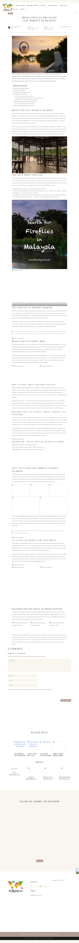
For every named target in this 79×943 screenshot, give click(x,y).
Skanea (35, 938)
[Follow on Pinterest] (47, 886)
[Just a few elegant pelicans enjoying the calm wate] (63, 822)
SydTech (51, 938)
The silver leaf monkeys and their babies (25, 103)
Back (10, 13)
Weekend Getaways (33, 5)
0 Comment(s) (65, 26)
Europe (43, 5)
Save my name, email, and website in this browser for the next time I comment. (31, 689)
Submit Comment (65, 700)
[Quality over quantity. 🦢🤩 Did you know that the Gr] (47, 827)
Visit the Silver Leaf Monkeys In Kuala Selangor (25, 101)
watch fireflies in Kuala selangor (21, 88)
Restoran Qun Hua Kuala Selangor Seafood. (24, 105)
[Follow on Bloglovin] (40, 886)
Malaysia (49, 29)
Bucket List (15, 9)
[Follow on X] (43, 886)
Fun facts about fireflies (19, 90)
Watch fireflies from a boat (20, 94)
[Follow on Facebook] (31, 886)
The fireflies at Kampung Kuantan (22, 92)
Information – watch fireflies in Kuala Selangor (26, 99)
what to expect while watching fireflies (24, 96)
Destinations (53, 5)
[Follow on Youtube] (37, 886)
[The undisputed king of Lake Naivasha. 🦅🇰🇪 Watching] (31, 827)
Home (12, 5)
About (22, 9)
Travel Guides (20, 5)
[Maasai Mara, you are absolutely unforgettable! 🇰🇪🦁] (15, 832)
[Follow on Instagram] (34, 886)
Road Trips (63, 5)
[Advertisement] (39, 718)
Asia (46, 26)
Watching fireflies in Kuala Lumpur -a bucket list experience (29, 98)
